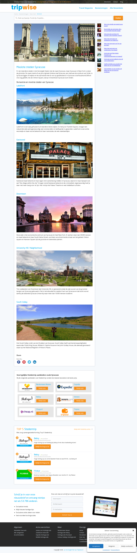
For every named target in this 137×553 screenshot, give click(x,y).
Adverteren (107, 2)
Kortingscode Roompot (65, 535)
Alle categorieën (19, 532)
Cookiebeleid (106, 550)
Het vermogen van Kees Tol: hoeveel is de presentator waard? (113, 34)
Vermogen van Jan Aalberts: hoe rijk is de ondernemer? (113, 59)
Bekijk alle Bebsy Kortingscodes (42, 440)
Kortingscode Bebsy (64, 532)
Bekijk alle (82, 429)
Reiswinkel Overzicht (20, 530)
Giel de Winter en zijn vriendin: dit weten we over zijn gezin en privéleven (113, 70)
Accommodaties (19, 535)
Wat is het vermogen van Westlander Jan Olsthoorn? (111, 39)
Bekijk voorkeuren (127, 546)
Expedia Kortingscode (42, 535)
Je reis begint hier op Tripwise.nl (73, 550)
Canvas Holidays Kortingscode (67, 537)
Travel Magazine (86, 8)
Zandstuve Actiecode (42, 532)
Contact (115, 2)
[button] (133, 530)
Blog (121, 2)
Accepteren (96, 546)
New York (33, 14)
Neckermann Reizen (64, 530)
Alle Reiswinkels (116, 8)
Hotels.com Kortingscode (43, 530)
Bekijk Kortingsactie (42, 447)
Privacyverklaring (115, 550)
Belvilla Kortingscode (42, 537)
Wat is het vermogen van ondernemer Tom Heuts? (110, 49)
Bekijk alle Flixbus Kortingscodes (42, 473)
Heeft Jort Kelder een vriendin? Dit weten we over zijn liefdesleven (113, 64)
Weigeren (111, 546)
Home (16, 14)
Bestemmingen (101, 8)
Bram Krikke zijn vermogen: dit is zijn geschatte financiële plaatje (112, 29)
